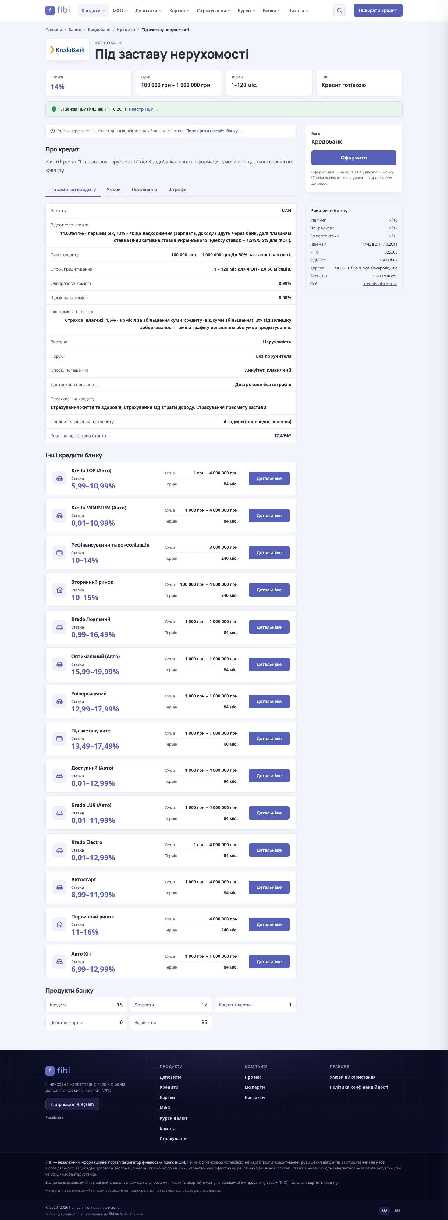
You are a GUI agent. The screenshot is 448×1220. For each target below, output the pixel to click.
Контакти (255, 1097)
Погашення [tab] (144, 189)
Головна (53, 29)
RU (397, 1210)
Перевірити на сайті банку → (214, 130)
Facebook (54, 1117)
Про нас (253, 1077)
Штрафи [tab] (177, 189)
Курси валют (173, 1118)
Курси (244, 10)
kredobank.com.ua (380, 283)
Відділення (145, 1022)
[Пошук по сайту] (339, 10)
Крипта (168, 1128)
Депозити (146, 10)
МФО (118, 10)
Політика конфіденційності (359, 1087)
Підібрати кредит (378, 10)
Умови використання (353, 1077)
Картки (177, 10)
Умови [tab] (114, 189)
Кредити (91, 10)
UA (384, 1210)
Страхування (211, 10)
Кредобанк (99, 29)
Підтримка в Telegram (72, 1104)
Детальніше (269, 478)
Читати (296, 10)
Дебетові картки (66, 1022)
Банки (269, 10)
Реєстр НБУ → (144, 109)
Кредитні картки (235, 1005)
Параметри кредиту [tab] (73, 189)
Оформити (354, 157)
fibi (59, 10)
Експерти (255, 1087)
